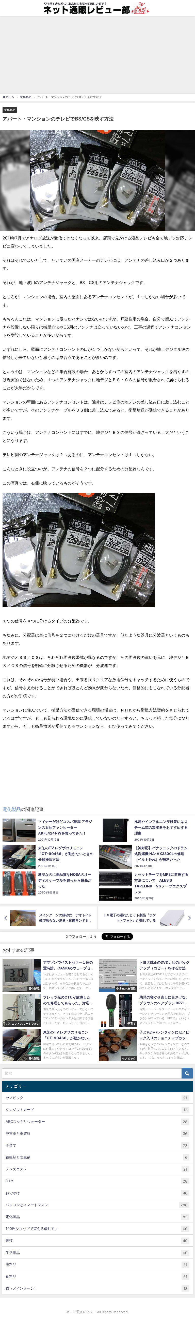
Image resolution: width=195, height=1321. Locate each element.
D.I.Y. (96, 1181)
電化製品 (9, 110)
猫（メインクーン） (96, 1288)
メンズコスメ (96, 1169)
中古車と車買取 (96, 1133)
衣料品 (96, 1264)
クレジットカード (96, 1109)
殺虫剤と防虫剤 (96, 1157)
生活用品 (96, 1252)
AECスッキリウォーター (96, 1121)
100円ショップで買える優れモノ (96, 1228)
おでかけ (96, 1193)
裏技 (96, 1240)
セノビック (96, 1097)
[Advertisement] (97, 54)
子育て (96, 1145)
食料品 (96, 1276)
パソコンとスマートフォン (96, 1205)
